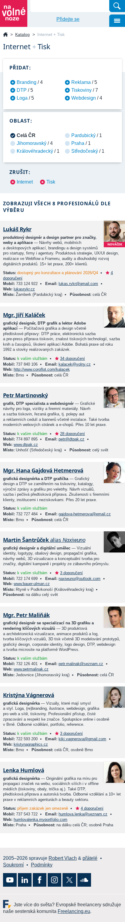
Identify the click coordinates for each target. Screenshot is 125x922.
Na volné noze (5, 35)
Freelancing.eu (8, 904)
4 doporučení (92, 808)
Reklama (81, 82)
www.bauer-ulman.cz (32, 583)
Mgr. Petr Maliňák (26, 615)
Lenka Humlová (23, 770)
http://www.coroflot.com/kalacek (42, 369)
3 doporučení (71, 573)
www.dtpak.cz (26, 444)
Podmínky (41, 864)
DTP (22, 90)
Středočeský (84, 151)
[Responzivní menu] (117, 20)
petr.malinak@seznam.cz (81, 663)
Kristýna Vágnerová (28, 695)
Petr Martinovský (25, 395)
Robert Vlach (63, 858)
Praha (77, 143)
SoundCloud (84, 880)
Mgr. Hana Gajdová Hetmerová (43, 470)
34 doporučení (72, 358)
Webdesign (83, 98)
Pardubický (83, 135)
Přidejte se (67, 19)
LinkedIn (25, 880)
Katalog (22, 34)
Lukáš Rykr (17, 229)
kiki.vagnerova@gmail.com (82, 739)
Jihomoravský (31, 143)
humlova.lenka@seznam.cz (83, 814)
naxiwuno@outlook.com (79, 578)
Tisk (50, 181)
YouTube (10, 880)
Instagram (54, 880)
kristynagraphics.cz (31, 744)
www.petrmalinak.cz (31, 669)
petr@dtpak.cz (71, 439)
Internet (25, 181)
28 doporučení (72, 433)
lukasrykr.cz (24, 289)
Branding (26, 82)
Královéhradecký (35, 151)
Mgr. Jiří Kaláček (24, 315)
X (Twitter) (69, 880)
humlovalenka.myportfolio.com (40, 819)
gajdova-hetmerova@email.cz (85, 514)
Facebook (39, 880)
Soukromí (13, 864)
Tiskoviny (81, 90)
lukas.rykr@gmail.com (78, 283)
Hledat (117, 6)
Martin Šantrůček (44, 539)
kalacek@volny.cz (75, 364)
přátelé (90, 858)
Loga (22, 98)
